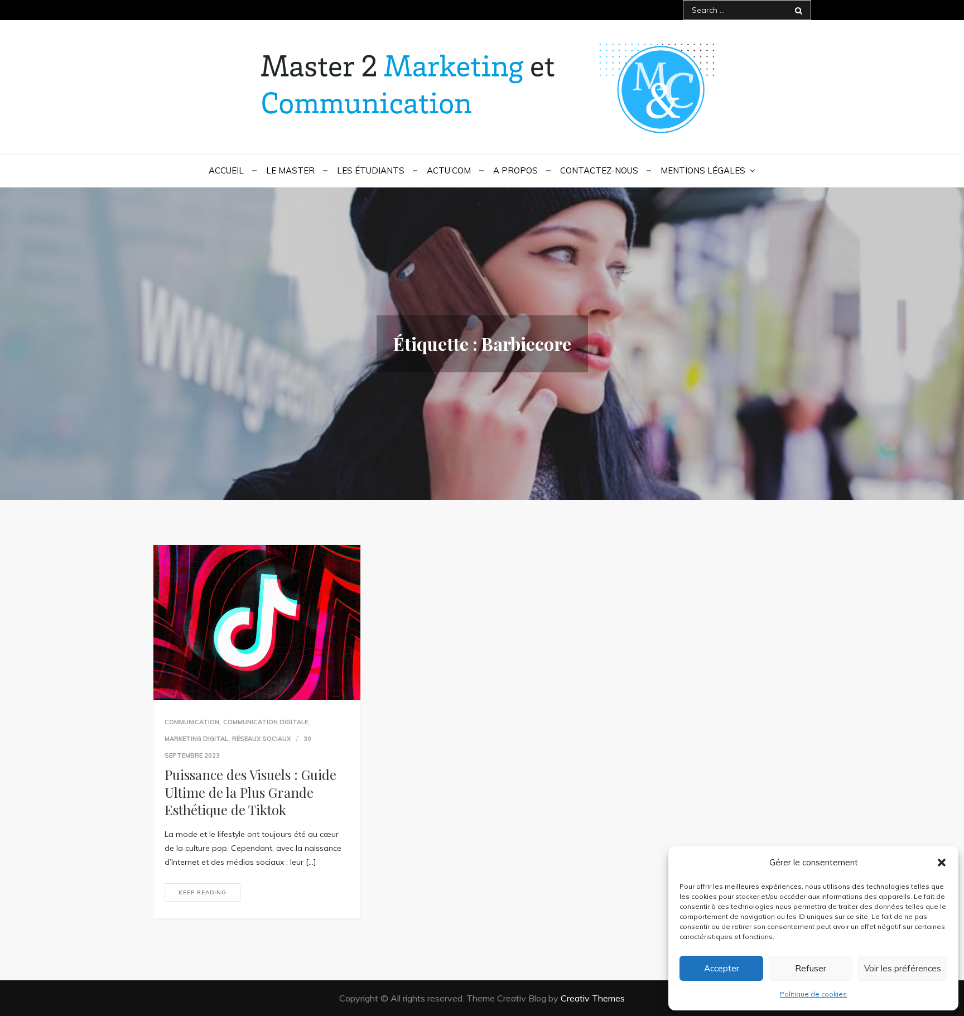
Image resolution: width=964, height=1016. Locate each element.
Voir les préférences (902, 968)
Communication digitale (265, 722)
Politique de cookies (813, 994)
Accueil (226, 170)
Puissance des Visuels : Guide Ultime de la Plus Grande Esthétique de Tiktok (250, 791)
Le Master (290, 170)
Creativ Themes (593, 998)
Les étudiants (370, 170)
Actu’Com (449, 170)
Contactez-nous (599, 170)
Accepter (721, 968)
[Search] (798, 10)
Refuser (810, 968)
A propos (515, 170)
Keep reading (202, 892)
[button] (941, 862)
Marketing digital (196, 739)
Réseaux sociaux (261, 739)
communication (192, 722)
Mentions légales (703, 170)
